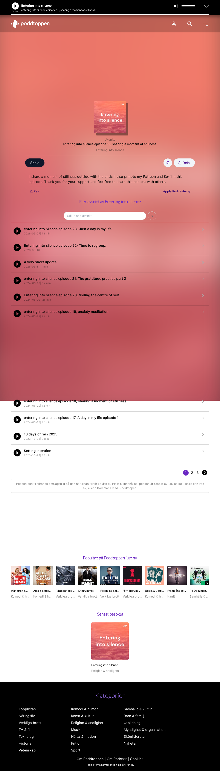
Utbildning (132, 723)
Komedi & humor (84, 709)
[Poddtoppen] (30, 24)
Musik (76, 729)
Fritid (75, 743)
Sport (75, 750)
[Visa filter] (152, 215)
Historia (25, 743)
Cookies (136, 759)
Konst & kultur (82, 716)
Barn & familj (134, 716)
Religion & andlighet (87, 723)
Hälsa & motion (83, 736)
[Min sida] (174, 24)
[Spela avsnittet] (17, 231)
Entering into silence (110, 150)
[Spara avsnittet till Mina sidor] (167, 162)
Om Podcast (117, 759)
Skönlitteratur (135, 736)
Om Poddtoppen (90, 759)
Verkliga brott (30, 723)
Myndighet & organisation (144, 729)
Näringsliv (27, 716)
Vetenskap (27, 750)
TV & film (26, 729)
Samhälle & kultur (138, 709)
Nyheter (130, 743)
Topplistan (27, 709)
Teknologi (27, 736)
